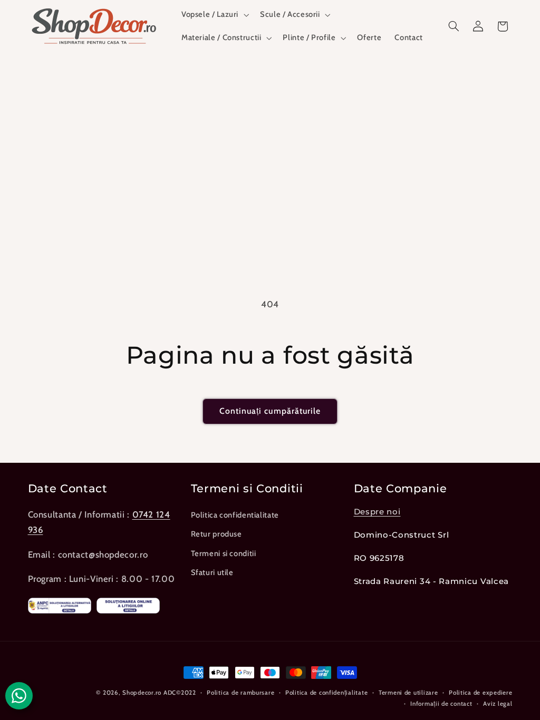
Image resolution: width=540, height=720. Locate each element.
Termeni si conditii (223, 553)
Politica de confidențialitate (326, 692)
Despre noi (377, 512)
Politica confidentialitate (235, 515)
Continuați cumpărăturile (270, 411)
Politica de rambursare (240, 692)
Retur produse (216, 534)
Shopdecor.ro (141, 692)
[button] (214, 14)
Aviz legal (497, 703)
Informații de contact (441, 703)
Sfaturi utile (212, 572)
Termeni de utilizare (408, 692)
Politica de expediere (480, 692)
